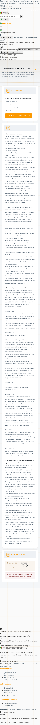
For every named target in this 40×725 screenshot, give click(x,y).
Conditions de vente (10, 703)
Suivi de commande (10, 690)
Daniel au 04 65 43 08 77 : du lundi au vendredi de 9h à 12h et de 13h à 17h (19, 3)
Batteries (19, 37)
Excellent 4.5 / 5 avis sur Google (10, 8)
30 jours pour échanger (23, 1)
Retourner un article (10, 695)
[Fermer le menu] (1, 47)
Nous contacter (9, 675)
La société (8, 6)
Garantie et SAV (9, 677)
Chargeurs (27, 37)
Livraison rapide (7, 1)
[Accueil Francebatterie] (13, 648)
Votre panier (8, 693)
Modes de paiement (10, 680)
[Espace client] (0, 35)
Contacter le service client (19, 115)
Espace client (8, 688)
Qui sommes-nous (10, 673)
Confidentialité (8, 706)
